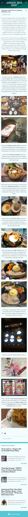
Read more (24, 463)
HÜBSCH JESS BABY (14, 4)
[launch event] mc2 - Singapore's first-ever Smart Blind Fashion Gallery (11, 450)
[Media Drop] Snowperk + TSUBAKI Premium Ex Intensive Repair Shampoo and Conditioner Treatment (11, 470)
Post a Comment (7, 438)
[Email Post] (5, 434)
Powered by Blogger (15, 514)
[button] (26, 11)
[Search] (26, 3)
